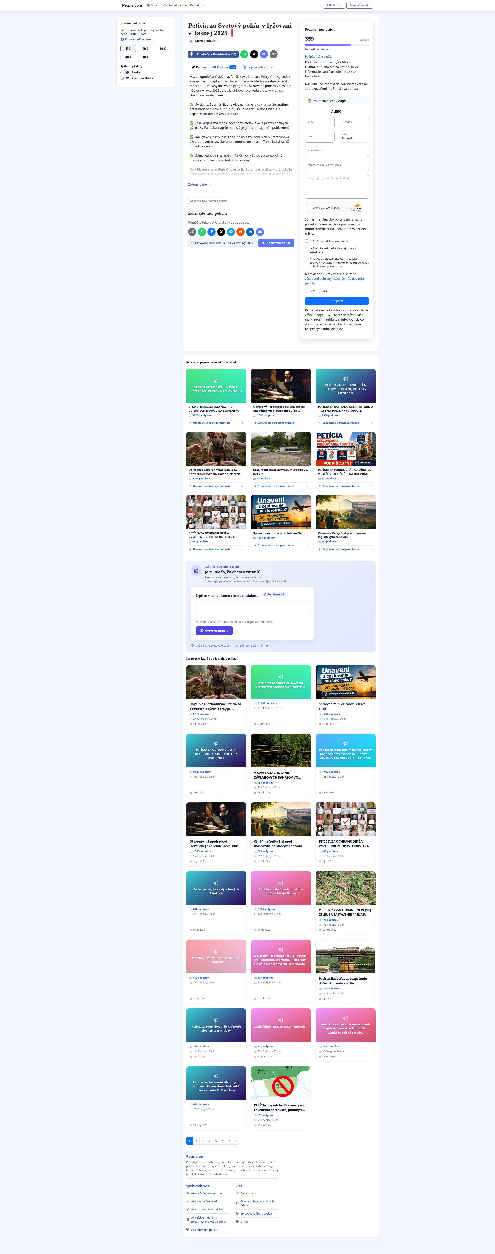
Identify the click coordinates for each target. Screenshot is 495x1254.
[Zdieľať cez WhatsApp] (244, 54)
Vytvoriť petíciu (217, 631)
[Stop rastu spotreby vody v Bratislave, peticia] (281, 461)
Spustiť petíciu (360, 5)
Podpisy (225, 67)
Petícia (200, 67)
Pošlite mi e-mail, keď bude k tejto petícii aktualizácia (333, 250)
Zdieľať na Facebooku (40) (216, 54)
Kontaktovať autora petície (210, 201)
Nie (325, 290)
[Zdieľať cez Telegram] (231, 232)
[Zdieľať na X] (254, 54)
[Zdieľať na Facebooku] (211, 232)
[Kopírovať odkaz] (274, 54)
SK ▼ (154, 5)
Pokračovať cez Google (329, 101)
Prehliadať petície (175, 5)
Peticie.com (132, 5)
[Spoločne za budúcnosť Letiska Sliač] (281, 522)
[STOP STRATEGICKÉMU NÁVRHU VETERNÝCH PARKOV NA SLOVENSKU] (216, 398)
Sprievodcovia (198, 1185)
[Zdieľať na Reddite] (240, 232)
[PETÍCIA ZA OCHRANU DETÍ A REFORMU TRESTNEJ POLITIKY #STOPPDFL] (346, 398)
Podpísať (336, 301)
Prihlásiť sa (334, 5)
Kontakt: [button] (196, 5)
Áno (312, 290)
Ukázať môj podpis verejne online (329, 241)
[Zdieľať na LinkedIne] (250, 232)
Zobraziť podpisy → (316, 49)
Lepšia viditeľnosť (260, 67)
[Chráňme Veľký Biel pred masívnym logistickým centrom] (346, 524)
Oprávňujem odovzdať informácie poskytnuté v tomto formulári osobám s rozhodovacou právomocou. (339, 262)
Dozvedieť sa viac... (139, 39)
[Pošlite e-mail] (264, 54)
